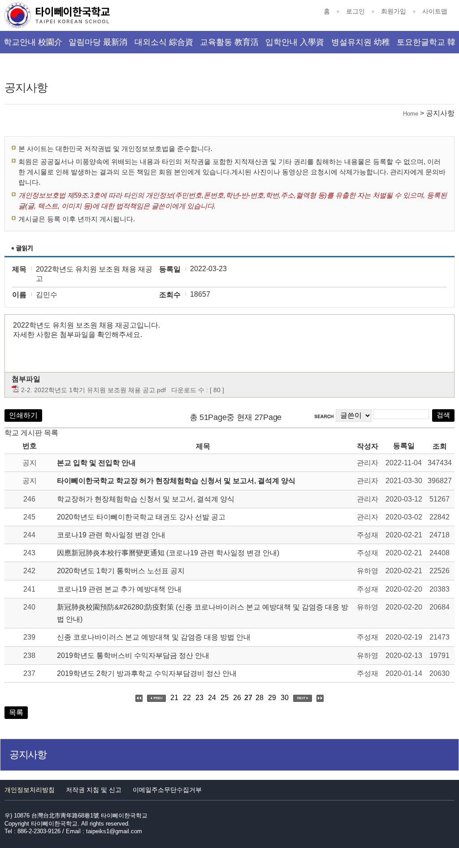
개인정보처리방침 (29, 789)
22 (187, 697)
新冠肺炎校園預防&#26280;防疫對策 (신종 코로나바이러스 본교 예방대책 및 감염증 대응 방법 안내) (202, 613)
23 (199, 697)
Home (410, 113)
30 (285, 697)
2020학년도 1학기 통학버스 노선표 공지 (121, 571)
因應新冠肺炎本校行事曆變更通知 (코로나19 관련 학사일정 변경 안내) (168, 553)
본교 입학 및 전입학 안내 (96, 463)
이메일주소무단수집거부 (167, 789)
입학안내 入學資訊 (294, 45)
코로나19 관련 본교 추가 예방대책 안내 (119, 589)
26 (237, 697)
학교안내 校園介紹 (33, 45)
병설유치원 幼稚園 (360, 45)
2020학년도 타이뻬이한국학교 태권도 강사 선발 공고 (141, 517)
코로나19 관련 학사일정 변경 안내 (111, 535)
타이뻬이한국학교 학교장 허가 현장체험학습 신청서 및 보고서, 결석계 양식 (176, 481)
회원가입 (393, 11)
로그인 (355, 11)
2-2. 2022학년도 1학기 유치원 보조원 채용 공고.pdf (93, 390)
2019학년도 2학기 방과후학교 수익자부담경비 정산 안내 (147, 673)
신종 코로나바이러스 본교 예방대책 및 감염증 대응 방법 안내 (154, 637)
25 (225, 697)
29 (272, 697)
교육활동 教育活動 (229, 45)
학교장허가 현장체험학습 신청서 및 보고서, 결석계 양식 (145, 499)
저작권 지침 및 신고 (93, 789)
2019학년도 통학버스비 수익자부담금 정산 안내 (133, 655)
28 (259, 697)
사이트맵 (434, 11)
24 (212, 697)
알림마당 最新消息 (98, 45)
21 (174, 697)
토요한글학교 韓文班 (426, 45)
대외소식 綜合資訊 (163, 45)
